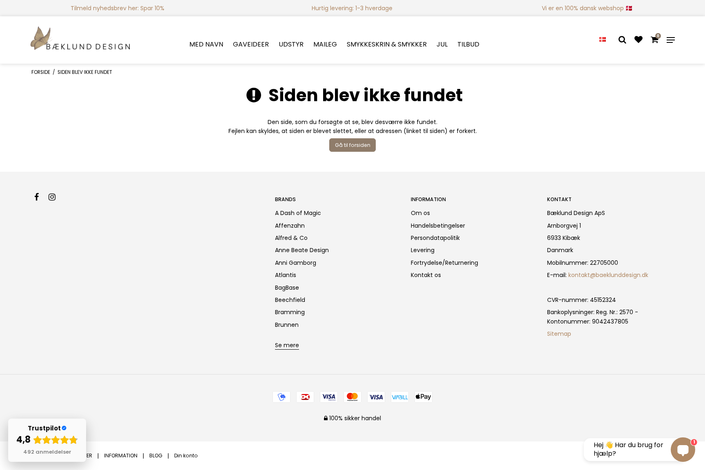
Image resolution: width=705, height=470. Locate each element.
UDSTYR (291, 44)
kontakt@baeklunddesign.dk (608, 275)
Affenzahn (290, 226)
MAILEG (325, 44)
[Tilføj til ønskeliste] (638, 40)
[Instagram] (56, 197)
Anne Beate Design (302, 250)
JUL (442, 44)
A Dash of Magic (298, 213)
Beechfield (290, 300)
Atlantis (285, 275)
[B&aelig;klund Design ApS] (80, 40)
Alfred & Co (291, 238)
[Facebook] (40, 197)
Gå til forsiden (352, 145)
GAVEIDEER (251, 44)
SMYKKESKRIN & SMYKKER (387, 44)
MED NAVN (206, 44)
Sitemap (559, 334)
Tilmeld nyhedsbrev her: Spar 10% (117, 8)
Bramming (290, 312)
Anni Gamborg (295, 263)
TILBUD (468, 44)
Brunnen (287, 325)
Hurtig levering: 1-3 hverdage (352, 8)
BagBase (287, 288)
